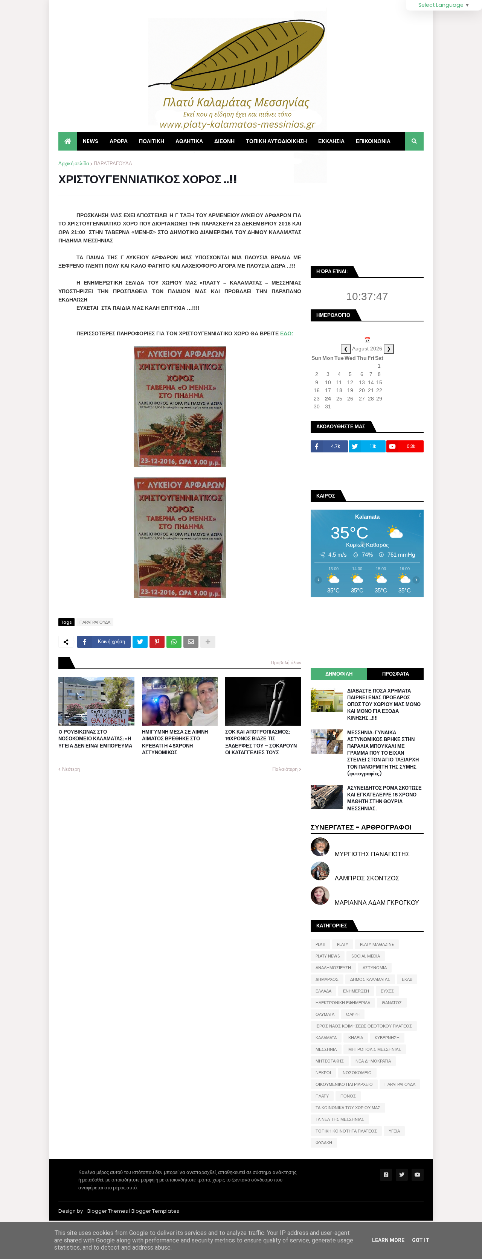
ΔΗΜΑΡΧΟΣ (327, 979)
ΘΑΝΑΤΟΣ (392, 1003)
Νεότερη (71, 769)
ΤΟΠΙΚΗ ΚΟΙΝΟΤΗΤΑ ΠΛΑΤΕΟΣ (346, 1131)
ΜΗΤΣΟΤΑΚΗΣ (330, 1061)
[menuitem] (67, 141)
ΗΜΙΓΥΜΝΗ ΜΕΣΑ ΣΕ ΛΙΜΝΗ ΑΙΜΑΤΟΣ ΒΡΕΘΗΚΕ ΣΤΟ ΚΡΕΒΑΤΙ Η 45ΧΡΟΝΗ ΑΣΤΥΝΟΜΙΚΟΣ (175, 742)
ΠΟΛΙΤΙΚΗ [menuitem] (151, 141)
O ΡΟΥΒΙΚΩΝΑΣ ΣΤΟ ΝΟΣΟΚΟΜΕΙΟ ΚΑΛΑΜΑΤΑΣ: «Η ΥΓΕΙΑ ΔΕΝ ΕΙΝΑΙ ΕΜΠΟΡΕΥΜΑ (95, 739)
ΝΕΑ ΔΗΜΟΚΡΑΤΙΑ (373, 1061)
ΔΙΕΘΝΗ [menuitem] (224, 141)
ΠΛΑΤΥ (322, 1096)
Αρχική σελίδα (73, 163)
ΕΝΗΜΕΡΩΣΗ (356, 991)
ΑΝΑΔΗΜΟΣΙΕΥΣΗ (333, 968)
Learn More (388, 1240)
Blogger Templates (155, 1211)
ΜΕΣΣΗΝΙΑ (326, 1049)
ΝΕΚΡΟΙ (323, 1073)
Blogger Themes (107, 1211)
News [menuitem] (90, 141)
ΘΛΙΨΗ (353, 1014)
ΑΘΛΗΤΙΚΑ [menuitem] (189, 141)
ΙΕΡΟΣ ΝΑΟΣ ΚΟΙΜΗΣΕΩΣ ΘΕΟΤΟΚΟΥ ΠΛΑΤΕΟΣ (364, 1026)
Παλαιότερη (284, 769)
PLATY (342, 944)
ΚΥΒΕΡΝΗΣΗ (387, 1038)
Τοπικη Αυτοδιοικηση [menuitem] (276, 141)
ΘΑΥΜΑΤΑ (325, 1014)
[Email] (190, 642)
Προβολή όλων (286, 662)
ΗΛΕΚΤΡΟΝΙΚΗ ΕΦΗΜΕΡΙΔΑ (343, 1003)
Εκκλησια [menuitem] (331, 141)
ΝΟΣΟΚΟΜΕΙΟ (357, 1073)
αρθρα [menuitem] (119, 141)
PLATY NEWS (328, 956)
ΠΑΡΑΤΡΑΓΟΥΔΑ (113, 163)
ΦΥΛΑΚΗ (324, 1143)
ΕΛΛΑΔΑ (323, 991)
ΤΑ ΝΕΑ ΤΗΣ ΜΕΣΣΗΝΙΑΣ (340, 1119)
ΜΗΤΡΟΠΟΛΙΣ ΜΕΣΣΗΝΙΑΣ (374, 1049)
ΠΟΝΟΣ (348, 1096)
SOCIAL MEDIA (365, 956)
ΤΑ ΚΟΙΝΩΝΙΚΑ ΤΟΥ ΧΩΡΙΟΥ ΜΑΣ (348, 1108)
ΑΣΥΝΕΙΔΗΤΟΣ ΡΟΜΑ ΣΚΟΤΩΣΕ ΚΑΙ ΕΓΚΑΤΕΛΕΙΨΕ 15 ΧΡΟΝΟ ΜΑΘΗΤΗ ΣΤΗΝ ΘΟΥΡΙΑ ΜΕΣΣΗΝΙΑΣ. (384, 798)
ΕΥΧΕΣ (387, 991)
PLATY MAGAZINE (377, 944)
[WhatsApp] (174, 642)
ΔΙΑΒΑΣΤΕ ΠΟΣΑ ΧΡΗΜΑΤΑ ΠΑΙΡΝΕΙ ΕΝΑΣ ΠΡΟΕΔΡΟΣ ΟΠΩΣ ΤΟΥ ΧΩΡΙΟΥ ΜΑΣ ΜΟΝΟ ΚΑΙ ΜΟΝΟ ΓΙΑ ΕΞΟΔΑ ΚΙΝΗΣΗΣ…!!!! (384, 705)
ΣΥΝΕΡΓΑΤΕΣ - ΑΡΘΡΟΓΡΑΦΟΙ (361, 827)
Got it (420, 1240)
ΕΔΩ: (286, 333)
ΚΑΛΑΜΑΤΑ (326, 1038)
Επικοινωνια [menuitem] (373, 141)
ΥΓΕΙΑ (394, 1131)
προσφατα (395, 673)
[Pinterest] (157, 642)
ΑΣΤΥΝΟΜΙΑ (375, 968)
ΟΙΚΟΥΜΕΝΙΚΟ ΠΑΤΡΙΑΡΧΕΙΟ (344, 1084)
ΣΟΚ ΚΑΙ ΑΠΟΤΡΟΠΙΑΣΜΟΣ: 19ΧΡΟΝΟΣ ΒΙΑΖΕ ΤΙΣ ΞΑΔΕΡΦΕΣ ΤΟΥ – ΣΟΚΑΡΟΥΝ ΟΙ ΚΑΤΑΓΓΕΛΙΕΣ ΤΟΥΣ (261, 742)
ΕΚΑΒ (407, 979)
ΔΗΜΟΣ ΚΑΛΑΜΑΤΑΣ (370, 979)
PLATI (320, 944)
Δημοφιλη (338, 673)
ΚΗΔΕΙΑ (355, 1038)
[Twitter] (140, 642)
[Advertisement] (367, 207)
